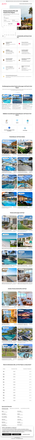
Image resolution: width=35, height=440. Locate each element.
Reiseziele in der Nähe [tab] (5, 408)
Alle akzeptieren (6, 434)
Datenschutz (13, 438)
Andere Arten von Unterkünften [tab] (14, 408)
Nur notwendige (16, 434)
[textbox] (7, 21)
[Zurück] (15, 92)
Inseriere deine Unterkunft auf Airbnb (25, 3)
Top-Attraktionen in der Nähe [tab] (25, 408)
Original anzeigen (25, 1)
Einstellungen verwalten (26, 434)
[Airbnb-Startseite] (4, 3)
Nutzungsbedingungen (19, 438)
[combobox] (11, 18)
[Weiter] (19, 92)
